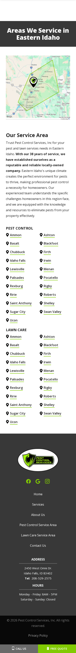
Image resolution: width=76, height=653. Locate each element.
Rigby (48, 286)
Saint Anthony (21, 303)
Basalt (14, 243)
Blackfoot (51, 243)
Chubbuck (17, 252)
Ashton (49, 235)
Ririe (13, 294)
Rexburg (16, 286)
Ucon (14, 320)
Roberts (50, 294)
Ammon (15, 235)
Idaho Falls (18, 260)
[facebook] (28, 481)
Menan (49, 269)
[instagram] (47, 481)
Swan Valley (52, 312)
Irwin (47, 260)
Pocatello (51, 277)
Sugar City (18, 312)
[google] (37, 481)
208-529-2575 (41, 578)
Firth (47, 252)
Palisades (17, 277)
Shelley (49, 303)
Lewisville (17, 269)
